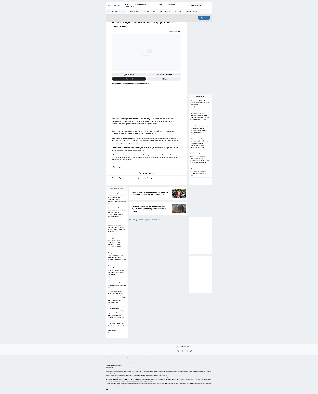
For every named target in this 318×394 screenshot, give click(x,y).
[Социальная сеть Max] (164, 79)
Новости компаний (152, 362)
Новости (127, 4)
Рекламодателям (134, 11)
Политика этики (109, 359)
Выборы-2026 (129, 6)
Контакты (150, 359)
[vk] (114, 167)
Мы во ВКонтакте (165, 11)
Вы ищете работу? (191, 11)
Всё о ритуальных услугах (116, 11)
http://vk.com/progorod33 (112, 379)
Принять (204, 18)
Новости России (140, 4)
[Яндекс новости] (164, 74)
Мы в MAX (178, 11)
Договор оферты (131, 362)
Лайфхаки (171, 4)
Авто (152, 4)
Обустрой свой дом (149, 11)
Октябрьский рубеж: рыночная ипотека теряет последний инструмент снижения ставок (139, 179)
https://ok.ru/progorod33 (125, 379)
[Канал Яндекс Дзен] (129, 79)
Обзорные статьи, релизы (133, 359)
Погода (161, 4)
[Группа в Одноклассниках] (183, 351)
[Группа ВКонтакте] (129, 74)
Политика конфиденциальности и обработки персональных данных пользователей (114, 365)
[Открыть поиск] (207, 5)
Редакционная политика (153, 357)
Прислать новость (195, 5)
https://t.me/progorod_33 (137, 379)
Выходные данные (110, 357)
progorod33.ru (155, 375)
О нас (128, 357)
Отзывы (108, 362)
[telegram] (120, 167)
